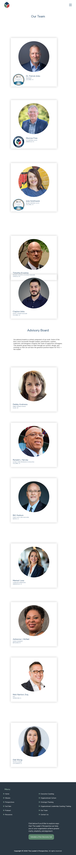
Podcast (8, 810)
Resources (8, 814)
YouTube (8, 806)
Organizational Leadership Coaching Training (56, 806)
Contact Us (44, 814)
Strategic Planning (47, 802)
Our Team (44, 810)
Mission (7, 798)
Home (7, 794)
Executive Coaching (47, 794)
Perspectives (9, 802)
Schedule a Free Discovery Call (41, 837)
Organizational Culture (48, 798)
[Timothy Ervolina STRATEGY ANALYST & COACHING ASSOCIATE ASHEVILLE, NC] (39, 240)
